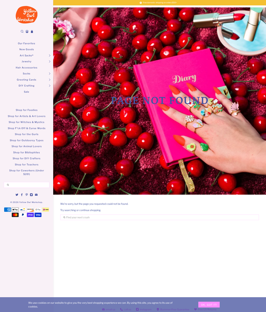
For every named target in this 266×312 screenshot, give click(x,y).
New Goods (26, 49)
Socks (26, 73)
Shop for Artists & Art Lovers (27, 116)
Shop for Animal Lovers (27, 146)
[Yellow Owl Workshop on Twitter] (16, 195)
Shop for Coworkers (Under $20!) (26, 172)
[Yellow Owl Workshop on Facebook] (21, 195)
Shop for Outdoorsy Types (27, 140)
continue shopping (89, 210)
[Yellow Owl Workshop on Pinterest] (26, 195)
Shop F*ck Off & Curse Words (27, 128)
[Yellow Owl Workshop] (26, 15)
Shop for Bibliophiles (26, 152)
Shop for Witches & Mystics (27, 122)
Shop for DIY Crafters (27, 158)
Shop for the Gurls (27, 134)
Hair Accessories (26, 67)
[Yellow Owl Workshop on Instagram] (31, 195)
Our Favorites (26, 43)
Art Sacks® (26, 55)
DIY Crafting (27, 85)
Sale (26, 91)
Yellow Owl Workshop (30, 202)
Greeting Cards (26, 79)
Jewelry (26, 61)
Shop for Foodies (27, 110)
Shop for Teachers (27, 164)
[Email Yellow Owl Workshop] (36, 195)
